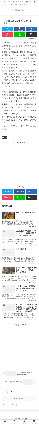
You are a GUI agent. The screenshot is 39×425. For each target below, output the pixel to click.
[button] (31, 34)
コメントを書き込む (19, 398)
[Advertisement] (19, 163)
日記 (5, 137)
